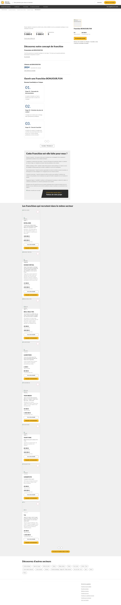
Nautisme (46, 569)
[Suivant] (48, 141)
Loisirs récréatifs (39, 569)
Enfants (69, 566)
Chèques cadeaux (62, 566)
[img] (12, 6)
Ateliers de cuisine (46, 566)
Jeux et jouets (75, 566)
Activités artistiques (26, 566)
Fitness (24, 572)
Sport (86, 569)
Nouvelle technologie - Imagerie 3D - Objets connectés (61, 569)
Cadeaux (54, 566)
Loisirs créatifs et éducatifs (28, 569)
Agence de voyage (36, 566)
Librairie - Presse (84, 566)
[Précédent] (46, 141)
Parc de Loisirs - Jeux (78, 569)
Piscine (91, 569)
